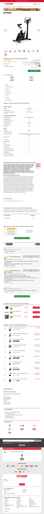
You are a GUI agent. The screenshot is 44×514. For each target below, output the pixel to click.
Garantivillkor (7, 91)
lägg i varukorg (34, 70)
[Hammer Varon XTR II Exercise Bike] (6, 451)
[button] (6, 51)
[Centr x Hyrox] (16, 381)
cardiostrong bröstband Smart (15, 311)
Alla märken (6, 511)
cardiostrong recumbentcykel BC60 (19, 344)
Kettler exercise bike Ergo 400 (18, 339)
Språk (37, 244)
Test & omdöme (8, 93)
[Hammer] (7, 12)
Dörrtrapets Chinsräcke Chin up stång (22, 507)
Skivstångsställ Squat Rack (8, 505)
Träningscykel (31, 501)
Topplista (7, 97)
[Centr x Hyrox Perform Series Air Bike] (10, 380)
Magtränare (31, 505)
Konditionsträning (8, 7)
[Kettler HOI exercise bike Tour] (10, 357)
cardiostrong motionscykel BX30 (19, 350)
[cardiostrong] (16, 330)
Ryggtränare (6, 506)
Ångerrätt (24, 492)
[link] (10, 425)
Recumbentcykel (31, 502)
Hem (4, 7)
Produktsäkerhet (8, 100)
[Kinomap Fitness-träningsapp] (7, 316)
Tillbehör (7, 95)
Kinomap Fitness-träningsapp (15, 315)
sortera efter (9, 244)
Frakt (5, 492)
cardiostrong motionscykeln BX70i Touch (20, 373)
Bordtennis (6, 501)
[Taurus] (16, 369)
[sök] (37, 4)
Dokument (7, 89)
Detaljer (6, 84)
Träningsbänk (19, 501)
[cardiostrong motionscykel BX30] (10, 351)
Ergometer (14, 7)
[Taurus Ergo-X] (10, 368)
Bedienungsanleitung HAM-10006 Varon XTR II (13, 201)
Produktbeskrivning (9, 86)
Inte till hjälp (11, 252)
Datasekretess (24, 489)
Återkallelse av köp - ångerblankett (9, 493)
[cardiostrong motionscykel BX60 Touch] (10, 334)
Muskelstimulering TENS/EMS (34, 506)
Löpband (30, 498)
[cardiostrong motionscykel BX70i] (10, 329)
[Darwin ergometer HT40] (10, 363)
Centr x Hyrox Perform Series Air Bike (20, 378)
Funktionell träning (20, 505)
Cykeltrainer (19, 503)
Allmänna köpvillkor (7, 489)
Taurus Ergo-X (15, 367)
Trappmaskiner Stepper (33, 503)
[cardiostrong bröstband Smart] (7, 312)
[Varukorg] (39, 4)
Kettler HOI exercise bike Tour (18, 356)
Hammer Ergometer (19, 7)
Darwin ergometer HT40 (17, 361)
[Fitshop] (9, 4)
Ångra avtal (22, 484)
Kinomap (5, 176)
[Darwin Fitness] (16, 364)
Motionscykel (6, 503)
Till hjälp (6, 252)
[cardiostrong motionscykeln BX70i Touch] (10, 374)
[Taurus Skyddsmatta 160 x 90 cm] (7, 307)
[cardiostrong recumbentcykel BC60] (10, 346)
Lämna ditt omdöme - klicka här (22, 238)
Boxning (18, 502)
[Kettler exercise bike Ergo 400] (10, 340)
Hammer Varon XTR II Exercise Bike (17, 451)
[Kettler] (16, 341)
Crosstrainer (6, 498)
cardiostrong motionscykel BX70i (19, 327)
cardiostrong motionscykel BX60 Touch (20, 333)
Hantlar (5, 502)
